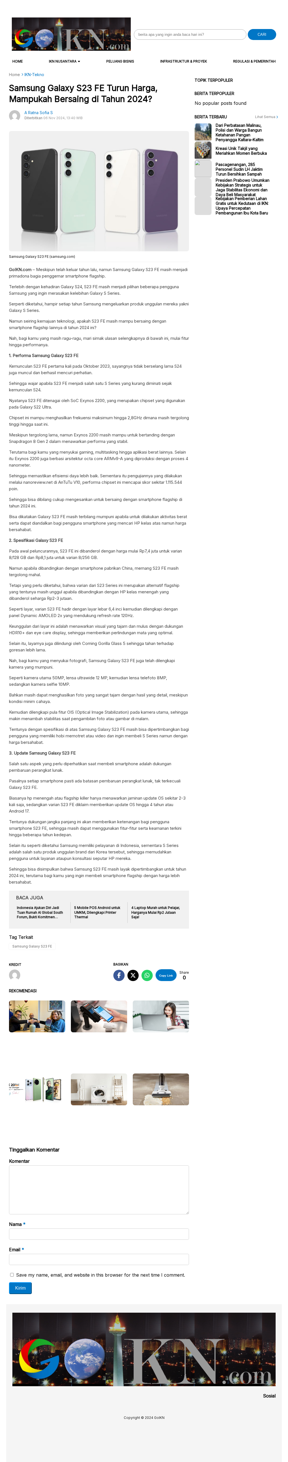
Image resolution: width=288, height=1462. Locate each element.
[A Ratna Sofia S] (16, 976)
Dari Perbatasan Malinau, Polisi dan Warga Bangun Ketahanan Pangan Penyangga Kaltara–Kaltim (240, 132)
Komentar (19, 1161)
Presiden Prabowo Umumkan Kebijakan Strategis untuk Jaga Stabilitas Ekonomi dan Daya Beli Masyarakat (242, 187)
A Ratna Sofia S (38, 112)
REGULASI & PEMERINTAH (254, 61)
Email (16, 1249)
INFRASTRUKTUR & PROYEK (183, 61)
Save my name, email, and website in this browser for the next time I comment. (100, 1275)
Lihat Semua (265, 117)
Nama (17, 1224)
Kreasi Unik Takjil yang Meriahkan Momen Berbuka (241, 151)
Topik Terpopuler (214, 80)
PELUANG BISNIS (120, 61)
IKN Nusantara (62, 61)
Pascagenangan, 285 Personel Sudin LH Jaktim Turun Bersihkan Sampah (239, 169)
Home (17, 61)
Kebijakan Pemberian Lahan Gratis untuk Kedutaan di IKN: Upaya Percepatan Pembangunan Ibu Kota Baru (242, 205)
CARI (262, 34)
